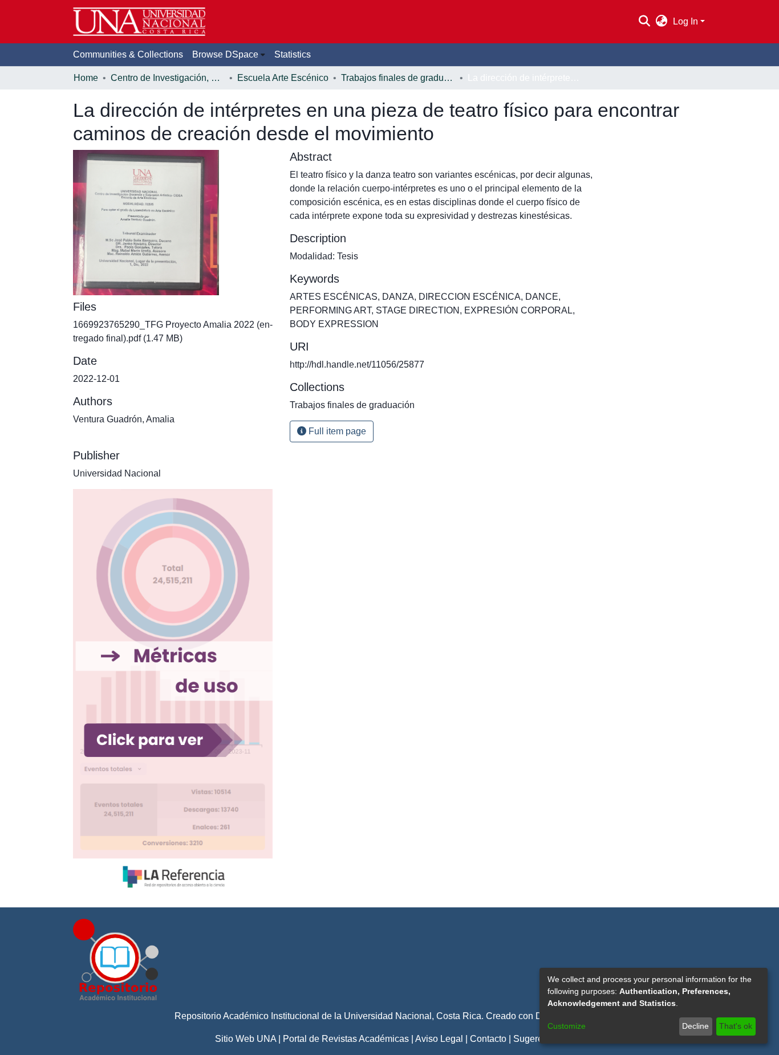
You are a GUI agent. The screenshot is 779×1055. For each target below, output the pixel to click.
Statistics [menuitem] (292, 54)
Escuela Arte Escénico (282, 78)
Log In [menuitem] (685, 21)
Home (86, 78)
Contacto (488, 1039)
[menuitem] (662, 21)
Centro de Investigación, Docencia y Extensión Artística (168, 78)
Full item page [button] (336, 431)
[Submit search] (644, 21)
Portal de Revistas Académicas (346, 1039)
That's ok (735, 1025)
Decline (695, 1025)
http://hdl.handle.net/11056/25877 (357, 364)
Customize (566, 1025)
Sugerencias (539, 1039)
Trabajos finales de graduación (398, 78)
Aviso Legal (439, 1039)
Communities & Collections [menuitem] (128, 54)
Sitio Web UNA (245, 1039)
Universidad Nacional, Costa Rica (412, 1016)
